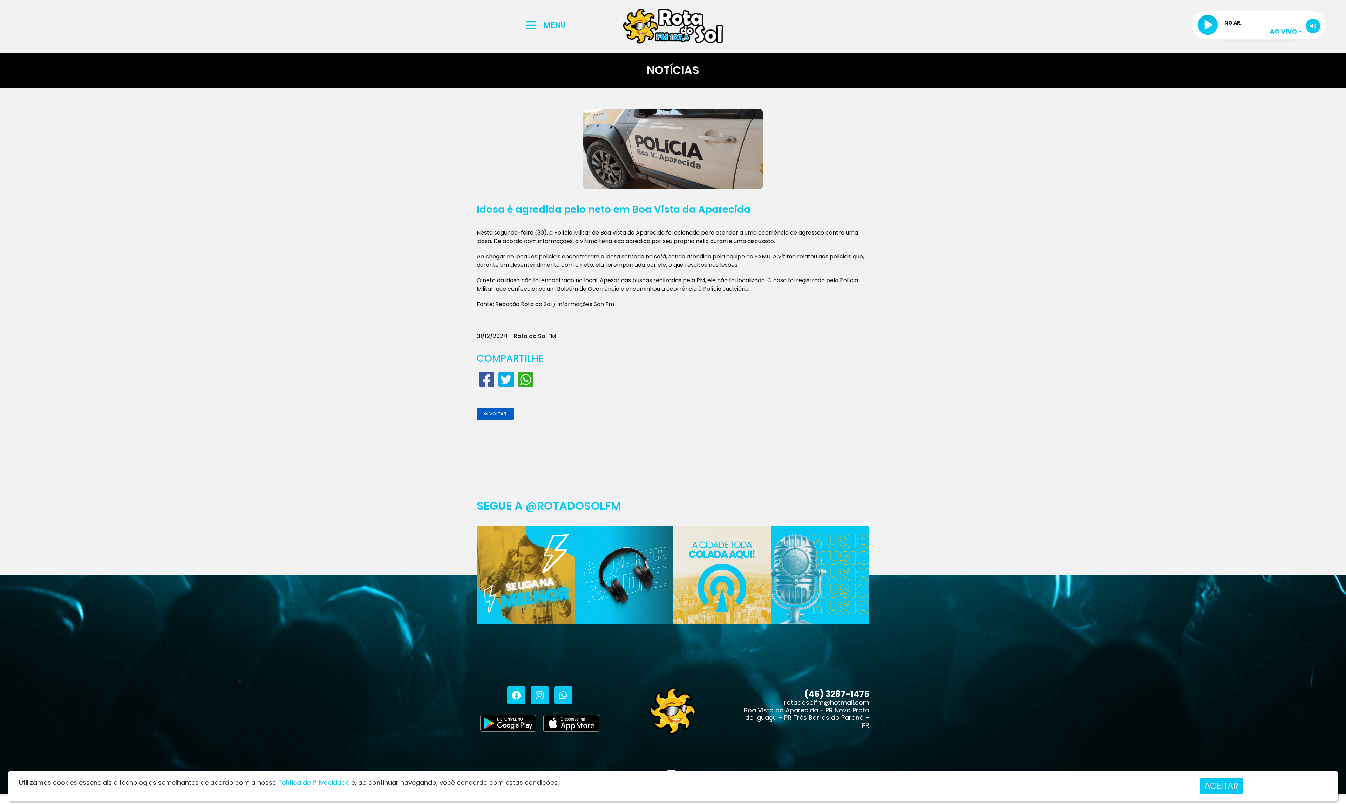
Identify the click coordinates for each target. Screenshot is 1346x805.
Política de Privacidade (313, 782)
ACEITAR (1221, 786)
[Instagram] (540, 695)
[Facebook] (516, 695)
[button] (495, 414)
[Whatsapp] (563, 695)
